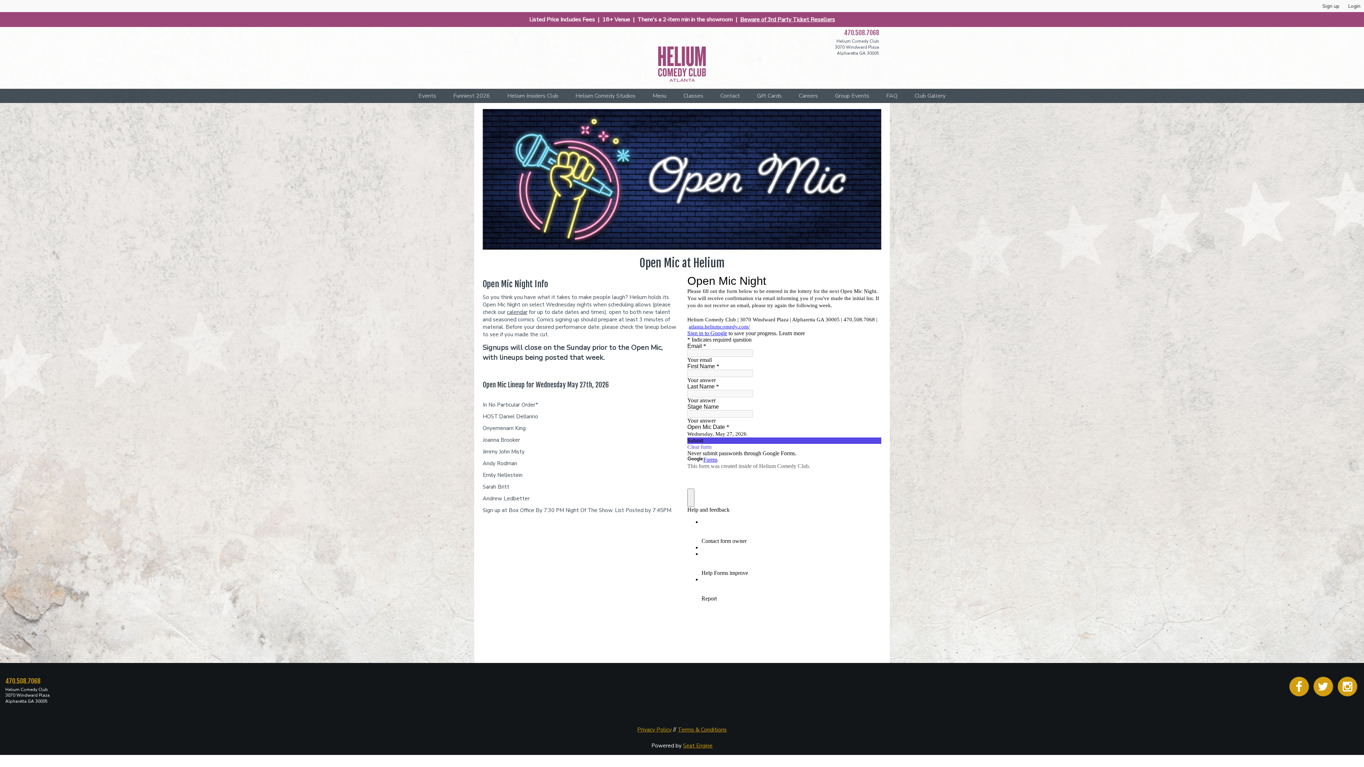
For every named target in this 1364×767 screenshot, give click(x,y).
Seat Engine (698, 745)
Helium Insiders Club (532, 96)
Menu (659, 96)
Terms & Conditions (702, 730)
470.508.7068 (861, 33)
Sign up (1330, 6)
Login (1354, 6)
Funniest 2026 (471, 96)
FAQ (892, 96)
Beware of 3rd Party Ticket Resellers (787, 19)
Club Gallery (930, 96)
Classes (693, 96)
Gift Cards (769, 96)
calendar (517, 312)
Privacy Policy (654, 730)
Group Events (852, 96)
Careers (808, 96)
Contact (730, 96)
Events (427, 96)
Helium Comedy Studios (605, 96)
